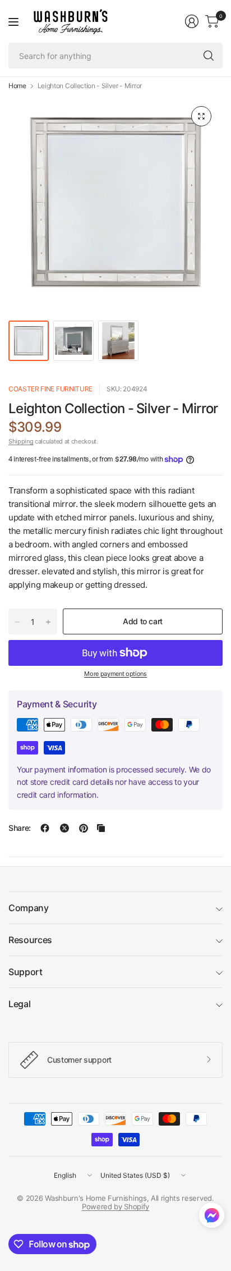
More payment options (115, 674)
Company (28, 907)
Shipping (20, 441)
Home (17, 86)
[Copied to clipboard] (101, 828)
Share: (19, 828)
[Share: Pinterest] (83, 828)
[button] (211, 1218)
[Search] (209, 55)
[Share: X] (64, 828)
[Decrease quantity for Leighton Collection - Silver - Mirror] (17, 622)
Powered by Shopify (115, 1206)
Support (25, 971)
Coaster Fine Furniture (50, 389)
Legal (19, 1003)
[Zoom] (201, 116)
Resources (30, 939)
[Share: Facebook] (45, 828)
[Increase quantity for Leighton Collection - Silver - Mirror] (48, 622)
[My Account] (192, 21)
